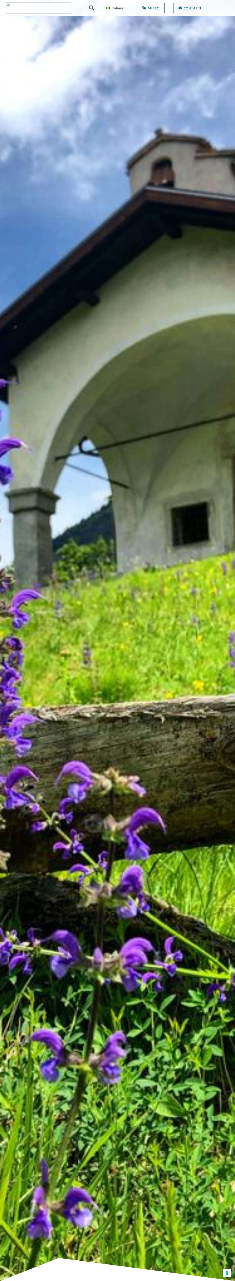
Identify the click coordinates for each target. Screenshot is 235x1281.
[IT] (38, 8)
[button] (91, 8)
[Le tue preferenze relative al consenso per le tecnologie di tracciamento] (227, 1273)
